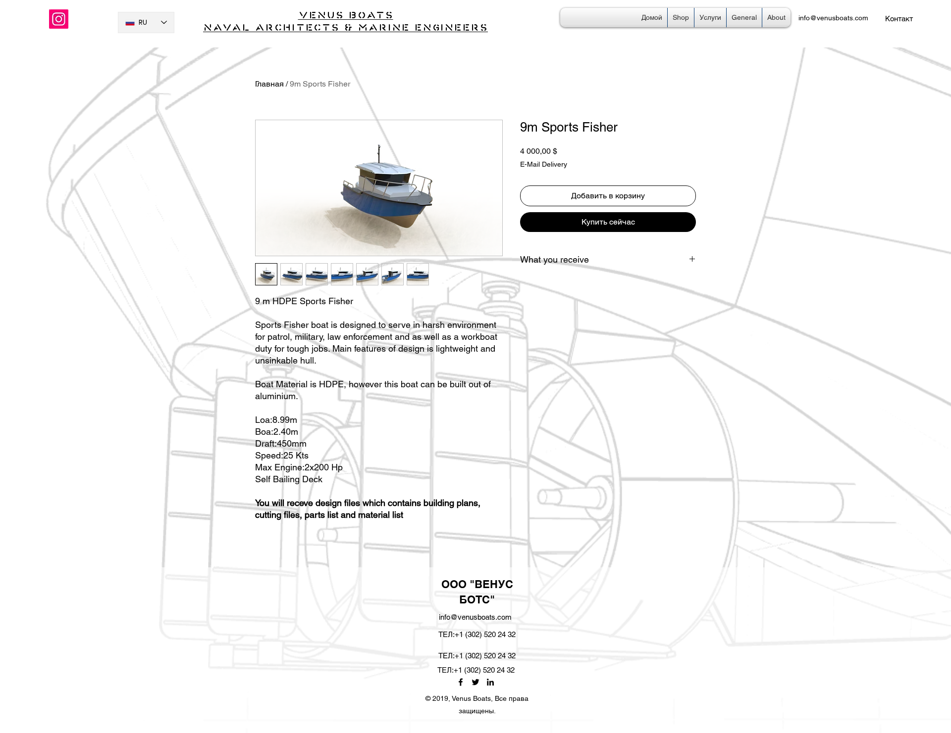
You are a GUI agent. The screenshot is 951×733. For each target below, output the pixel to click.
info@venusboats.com (833, 18)
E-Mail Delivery (543, 164)
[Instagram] (58, 19)
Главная (269, 84)
